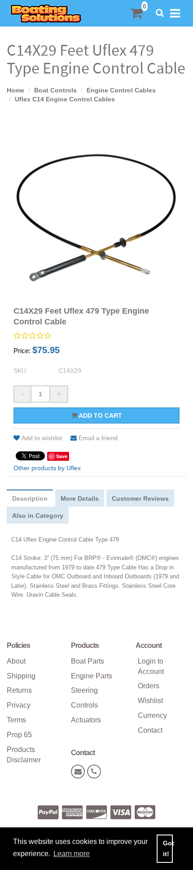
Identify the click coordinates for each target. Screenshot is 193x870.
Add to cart (99, 415)
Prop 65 (19, 735)
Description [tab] (30, 498)
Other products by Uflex (47, 468)
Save (61, 456)
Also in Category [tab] (37, 515)
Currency (152, 715)
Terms (16, 720)
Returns (19, 690)
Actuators (86, 720)
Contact (150, 730)
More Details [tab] (80, 498)
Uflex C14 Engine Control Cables (65, 99)
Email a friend (98, 438)
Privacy (19, 705)
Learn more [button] (71, 853)
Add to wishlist (42, 438)
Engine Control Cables (121, 90)
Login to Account (151, 666)
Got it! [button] (168, 848)
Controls (84, 705)
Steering (84, 690)
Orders (148, 686)
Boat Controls (55, 90)
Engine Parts (91, 676)
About (16, 661)
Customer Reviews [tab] (140, 498)
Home (15, 90)
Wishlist (150, 700)
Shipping (21, 676)
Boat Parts (87, 661)
